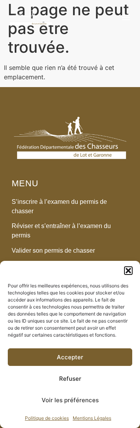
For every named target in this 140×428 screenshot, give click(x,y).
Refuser (70, 378)
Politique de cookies (47, 418)
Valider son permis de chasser (53, 250)
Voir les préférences (70, 400)
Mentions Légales (92, 418)
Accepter (70, 357)
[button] (128, 271)
